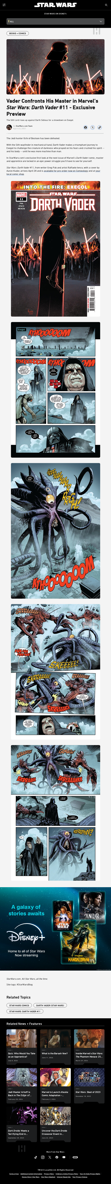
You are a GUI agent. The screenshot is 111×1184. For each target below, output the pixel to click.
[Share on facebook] (85, 127)
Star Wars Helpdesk (48, 1177)
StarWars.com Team (24, 126)
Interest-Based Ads (64, 1177)
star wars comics (19, 1005)
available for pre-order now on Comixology (66, 170)
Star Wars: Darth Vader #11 (24, 1011)
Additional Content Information (31, 1174)
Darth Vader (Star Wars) (50, 1005)
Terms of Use (14, 1174)
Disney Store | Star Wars (30, 1177)
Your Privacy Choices (79, 1177)
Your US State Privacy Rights (90, 1174)
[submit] (106, 5)
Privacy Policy (49, 1174)
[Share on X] (92, 127)
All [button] (12, 21)
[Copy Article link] (99, 127)
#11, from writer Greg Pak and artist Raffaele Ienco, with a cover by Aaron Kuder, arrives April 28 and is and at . (53, 170)
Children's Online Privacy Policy (67, 1174)
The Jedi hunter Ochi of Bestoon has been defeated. (33, 138)
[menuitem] (4, 5)
